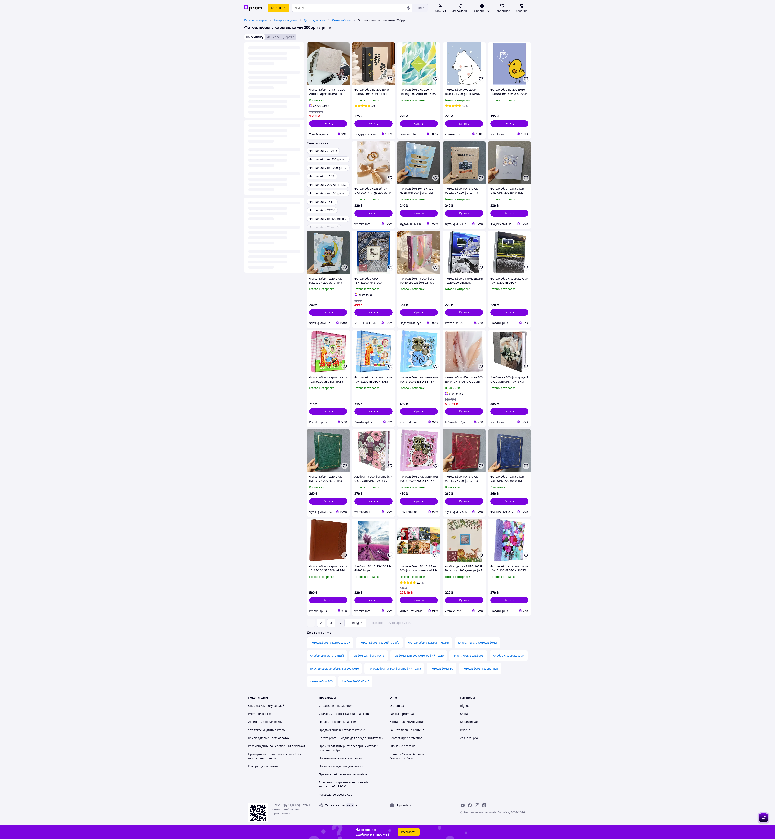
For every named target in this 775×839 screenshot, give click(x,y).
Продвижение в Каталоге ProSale (342, 730)
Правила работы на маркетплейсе (343, 774)
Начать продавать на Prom (338, 722)
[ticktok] (484, 805)
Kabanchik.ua (469, 722)
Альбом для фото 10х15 (369, 655)
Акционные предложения (266, 722)
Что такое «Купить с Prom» (266, 730)
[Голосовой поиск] (408, 8)
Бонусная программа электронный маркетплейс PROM (343, 784)
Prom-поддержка (260, 714)
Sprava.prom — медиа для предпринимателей (351, 738)
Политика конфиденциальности (341, 766)
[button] (328, 123)
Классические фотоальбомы (477, 642)
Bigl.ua (465, 706)
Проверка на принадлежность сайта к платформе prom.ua (275, 756)
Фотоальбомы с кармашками (330, 642)
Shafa (464, 714)
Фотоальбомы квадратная (480, 668)
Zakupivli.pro (469, 738)
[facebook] (469, 805)
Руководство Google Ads (335, 794)
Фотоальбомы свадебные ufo (379, 642)
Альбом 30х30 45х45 (355, 681)
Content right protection (406, 738)
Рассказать (408, 832)
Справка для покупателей (266, 706)
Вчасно (465, 730)
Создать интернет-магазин (338, 714)
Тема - (335, 805)
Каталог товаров (255, 20)
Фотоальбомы (341, 20)
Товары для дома (285, 20)
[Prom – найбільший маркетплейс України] (253, 8)
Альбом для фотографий (327, 655)
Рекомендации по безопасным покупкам (276, 746)
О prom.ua (397, 706)
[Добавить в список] (344, 79)
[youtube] (462, 805)
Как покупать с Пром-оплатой (269, 738)
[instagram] (477, 805)
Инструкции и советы (263, 766)
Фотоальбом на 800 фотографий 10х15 (394, 668)
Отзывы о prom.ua (402, 746)
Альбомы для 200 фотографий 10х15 (419, 655)
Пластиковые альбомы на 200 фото (334, 668)
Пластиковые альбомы (468, 655)
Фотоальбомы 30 (441, 668)
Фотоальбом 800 (321, 681)
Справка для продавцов (335, 706)
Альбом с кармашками (508, 655)
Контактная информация (407, 722)
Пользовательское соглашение (340, 758)
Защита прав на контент (407, 730)
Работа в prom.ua (402, 714)
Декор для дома (315, 20)
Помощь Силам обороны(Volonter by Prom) (407, 756)
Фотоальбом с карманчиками (428, 642)
